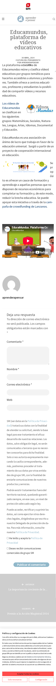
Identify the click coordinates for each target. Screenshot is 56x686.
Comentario (15, 341)
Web (9, 400)
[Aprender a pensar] (27, 19)
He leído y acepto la (25, 540)
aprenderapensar (30, 62)
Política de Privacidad (27, 532)
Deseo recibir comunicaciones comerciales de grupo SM (24, 551)
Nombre (13, 369)
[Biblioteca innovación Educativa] (28, 6)
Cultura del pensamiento (28, 60)
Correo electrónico (19, 384)
